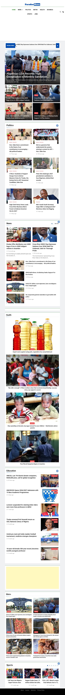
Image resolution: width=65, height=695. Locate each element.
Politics (28, 9)
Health (42, 9)
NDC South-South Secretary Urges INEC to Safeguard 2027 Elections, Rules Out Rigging (45, 207)
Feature (30, 385)
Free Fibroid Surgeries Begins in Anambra (32, 464)
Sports (29, 14)
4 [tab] (53, 665)
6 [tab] (57, 665)
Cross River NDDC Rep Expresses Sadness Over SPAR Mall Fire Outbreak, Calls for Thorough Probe (45, 100)
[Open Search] (60, 11)
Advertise (33, 690)
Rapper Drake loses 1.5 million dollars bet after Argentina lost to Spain (32, 682)
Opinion (13, 95)
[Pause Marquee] (57, 45)
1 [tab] (47, 665)
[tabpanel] (15, 677)
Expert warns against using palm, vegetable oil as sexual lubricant (32, 352)
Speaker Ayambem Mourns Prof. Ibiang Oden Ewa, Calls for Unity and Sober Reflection (28, 78)
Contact (27, 690)
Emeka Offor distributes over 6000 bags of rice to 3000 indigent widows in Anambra (17, 100)
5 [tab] (55, 665)
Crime (9, 301)
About (22, 690)
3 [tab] (51, 665)
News (19, 9)
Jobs (36, 14)
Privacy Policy (40, 690)
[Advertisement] (32, 28)
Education (54, 476)
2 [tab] (49, 665)
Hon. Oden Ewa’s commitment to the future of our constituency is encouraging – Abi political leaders (17, 118)
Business (50, 9)
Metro (35, 9)
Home (14, 9)
